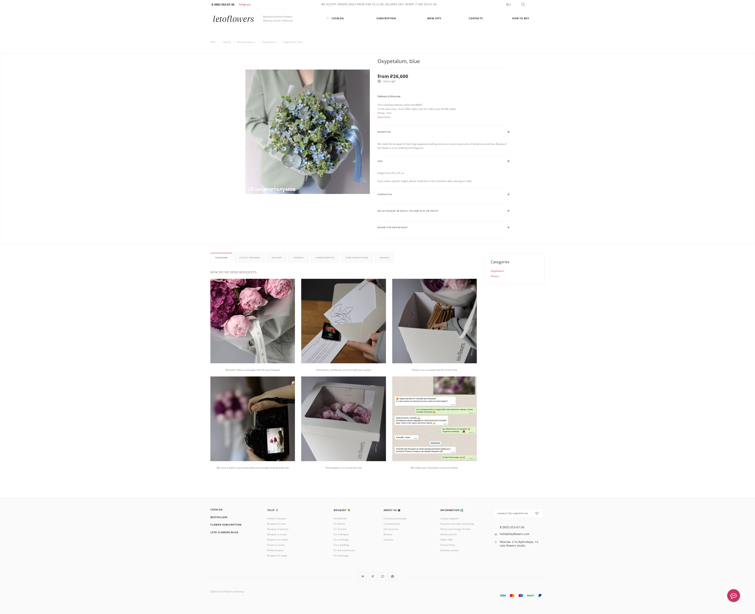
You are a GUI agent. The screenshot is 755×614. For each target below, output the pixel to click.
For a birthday (341, 539)
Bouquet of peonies (277, 529)
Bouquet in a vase (277, 534)
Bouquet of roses (276, 523)
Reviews (384, 257)
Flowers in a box (276, 545)
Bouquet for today (277, 555)
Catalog (216, 509)
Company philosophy (395, 518)
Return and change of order (455, 529)
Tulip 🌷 (273, 510)
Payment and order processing (457, 523)
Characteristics (325, 257)
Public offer (446, 539)
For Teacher (340, 529)
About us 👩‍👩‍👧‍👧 (392, 510)
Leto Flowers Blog (224, 532)
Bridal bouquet (275, 550)
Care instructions (357, 257)
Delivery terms (448, 534)
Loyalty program (249, 257)
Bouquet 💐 (342, 510)
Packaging (221, 257)
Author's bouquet (276, 518)
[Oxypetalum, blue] (307, 132)
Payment (299, 257)
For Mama (339, 523)
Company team (392, 523)
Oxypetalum (497, 271)
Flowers (495, 276)
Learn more (384, 117)
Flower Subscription (226, 524)
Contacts (388, 539)
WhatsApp (392, 576)
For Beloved (340, 518)
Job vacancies (391, 529)
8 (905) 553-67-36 (512, 527)
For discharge (341, 555)
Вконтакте (362, 576)
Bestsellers (219, 517)
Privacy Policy (447, 545)
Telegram (244, 4)
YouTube (382, 576)
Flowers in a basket (277, 539)
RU (508, 4)
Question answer (449, 550)
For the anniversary (344, 550)
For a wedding (341, 545)
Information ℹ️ (451, 510)
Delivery (277, 257)
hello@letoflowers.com (514, 534)
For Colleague (341, 534)
